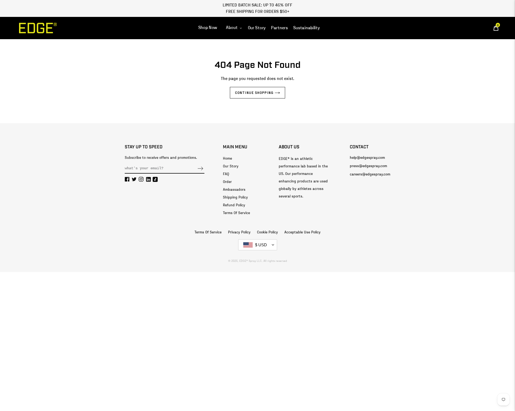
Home (227, 158)
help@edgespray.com (367, 158)
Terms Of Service (236, 213)
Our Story (230, 166)
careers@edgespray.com (370, 174)
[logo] (38, 28)
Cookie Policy (267, 232)
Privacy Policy (239, 232)
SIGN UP (200, 168)
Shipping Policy (235, 197)
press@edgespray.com (368, 166)
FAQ (226, 174)
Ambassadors (234, 190)
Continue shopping (254, 92)
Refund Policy (234, 205)
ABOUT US (289, 147)
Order (227, 182)
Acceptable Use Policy (302, 232)
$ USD (261, 245)
